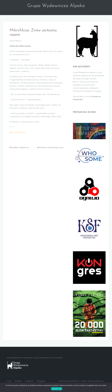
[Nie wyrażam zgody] (109, 387)
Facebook (29, 381)
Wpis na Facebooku (18, 132)
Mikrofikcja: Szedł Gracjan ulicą (50, 147)
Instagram (41, 381)
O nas (8, 381)
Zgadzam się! (56, 389)
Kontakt (18, 381)
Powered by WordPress (69, 381)
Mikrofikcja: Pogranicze (19, 147)
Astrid (90, 381)
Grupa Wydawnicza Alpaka (56, 5)
